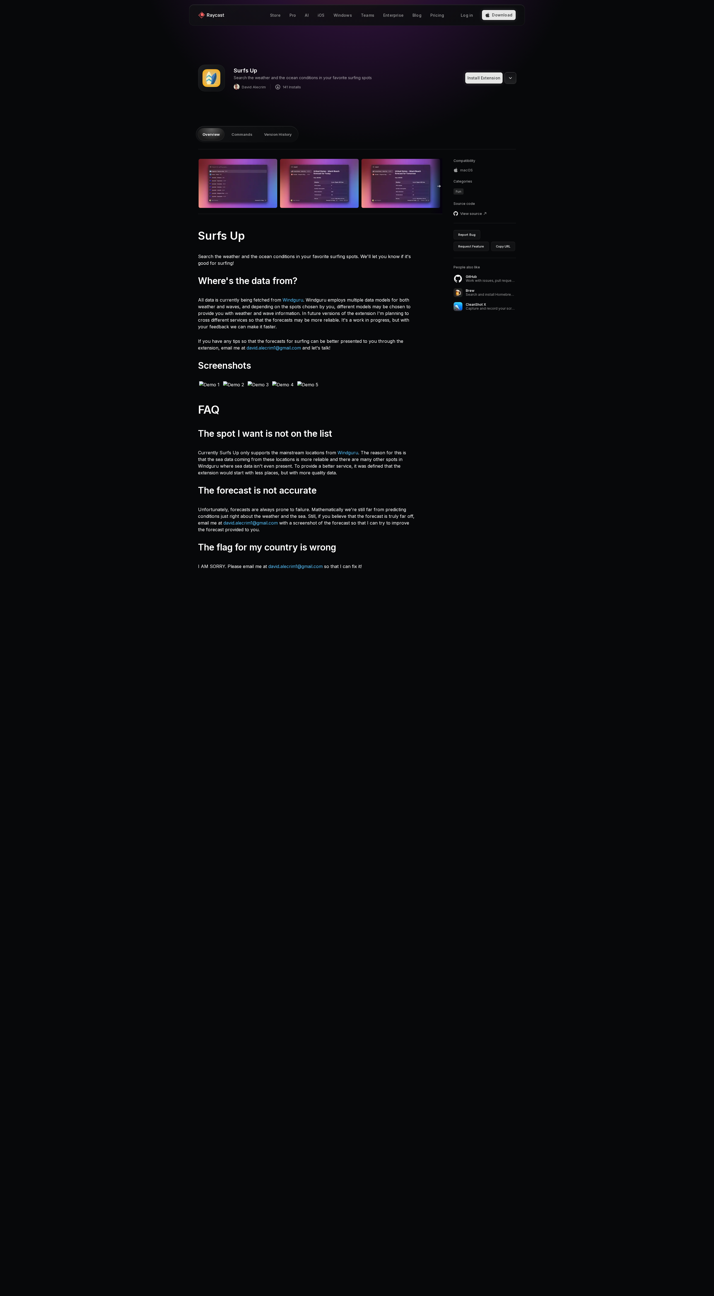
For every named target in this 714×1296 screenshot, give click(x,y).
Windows (343, 15)
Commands (241, 134)
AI (306, 15)
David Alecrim (254, 87)
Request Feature (471, 246)
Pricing (437, 15)
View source (471, 213)
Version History (278, 134)
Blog (417, 15)
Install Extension (483, 78)
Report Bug (467, 235)
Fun (458, 191)
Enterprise (393, 15)
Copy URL (503, 246)
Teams (367, 15)
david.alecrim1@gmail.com (274, 348)
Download (502, 15)
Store (275, 15)
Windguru (293, 300)
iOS (321, 15)
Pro (293, 15)
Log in (467, 15)
